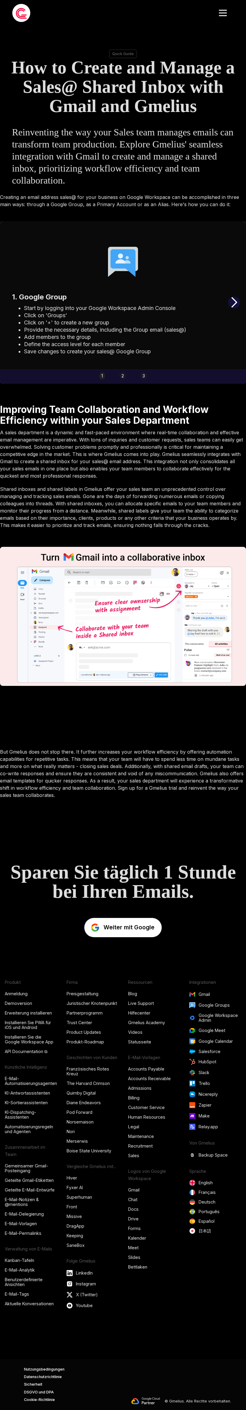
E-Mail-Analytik (20, 1269)
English (206, 1182)
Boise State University (89, 1150)
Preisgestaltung (82, 993)
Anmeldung (16, 993)
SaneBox (76, 1245)
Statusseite (139, 1041)
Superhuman (79, 1197)
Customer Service (146, 1107)
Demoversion (18, 1003)
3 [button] (143, 375)
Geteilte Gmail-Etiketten (29, 1180)
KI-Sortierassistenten (26, 1102)
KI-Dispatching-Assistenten (20, 1115)
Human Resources (146, 1117)
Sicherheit (33, 1384)
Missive (74, 1216)
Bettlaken (137, 1266)
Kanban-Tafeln (19, 1260)
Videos (135, 1032)
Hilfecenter (139, 1012)
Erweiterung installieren (28, 1012)
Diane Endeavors (84, 1102)
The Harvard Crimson (88, 1083)
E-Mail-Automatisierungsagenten (31, 1081)
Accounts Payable (146, 1068)
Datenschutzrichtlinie (43, 1376)
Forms (134, 1228)
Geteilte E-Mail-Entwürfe (30, 1189)
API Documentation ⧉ (26, 1051)
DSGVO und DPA (39, 1392)
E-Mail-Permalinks (23, 1233)
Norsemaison (80, 1121)
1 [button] (102, 375)
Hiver (72, 1177)
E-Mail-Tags (17, 1294)
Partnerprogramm (85, 1012)
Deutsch (207, 1201)
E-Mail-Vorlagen (21, 1223)
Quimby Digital (81, 1092)
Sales (133, 1155)
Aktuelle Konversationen (29, 1303)
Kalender (137, 1238)
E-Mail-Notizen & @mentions (22, 1202)
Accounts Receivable (149, 1078)
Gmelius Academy (146, 1022)
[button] (223, 13)
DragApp (75, 1226)
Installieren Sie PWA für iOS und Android (28, 1025)
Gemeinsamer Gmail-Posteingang (26, 1168)
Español (206, 1221)
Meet (133, 1247)
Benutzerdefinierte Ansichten (24, 1282)
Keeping (75, 1235)
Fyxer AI (75, 1187)
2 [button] (123, 375)
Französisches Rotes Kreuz (88, 1071)
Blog (132, 993)
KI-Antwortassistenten (27, 1092)
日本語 (205, 1230)
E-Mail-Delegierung (24, 1213)
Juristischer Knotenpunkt (92, 1003)
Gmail (134, 1189)
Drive (133, 1218)
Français (207, 1192)
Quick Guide (123, 53)
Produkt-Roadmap (85, 1041)
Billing (134, 1097)
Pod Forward (79, 1112)
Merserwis (77, 1141)
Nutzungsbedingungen (44, 1369)
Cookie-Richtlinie (39, 1399)
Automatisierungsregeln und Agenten (29, 1129)
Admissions (140, 1088)
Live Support (141, 1003)
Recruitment (140, 1145)
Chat (132, 1199)
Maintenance (141, 1136)
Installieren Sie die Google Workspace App (29, 1039)
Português (209, 1211)
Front (72, 1206)
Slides (134, 1257)
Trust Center (79, 1022)
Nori (71, 1131)
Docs (133, 1209)
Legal (133, 1126)
